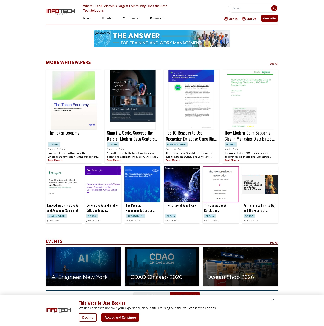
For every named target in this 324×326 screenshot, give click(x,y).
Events (107, 18)
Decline (87, 317)
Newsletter (269, 18)
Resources (157, 18)
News (87, 18)
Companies (131, 18)
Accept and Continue (120, 317)
